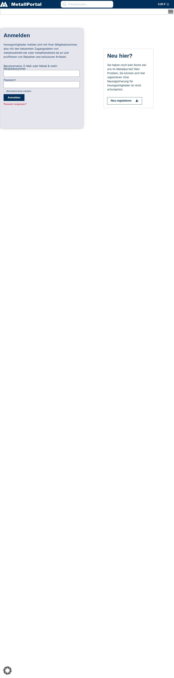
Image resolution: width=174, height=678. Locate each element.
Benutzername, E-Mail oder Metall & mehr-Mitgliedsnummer (31, 67)
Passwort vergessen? (15, 104)
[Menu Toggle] (170, 11)
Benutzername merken (18, 91)
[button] (7, 670)
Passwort (10, 80)
